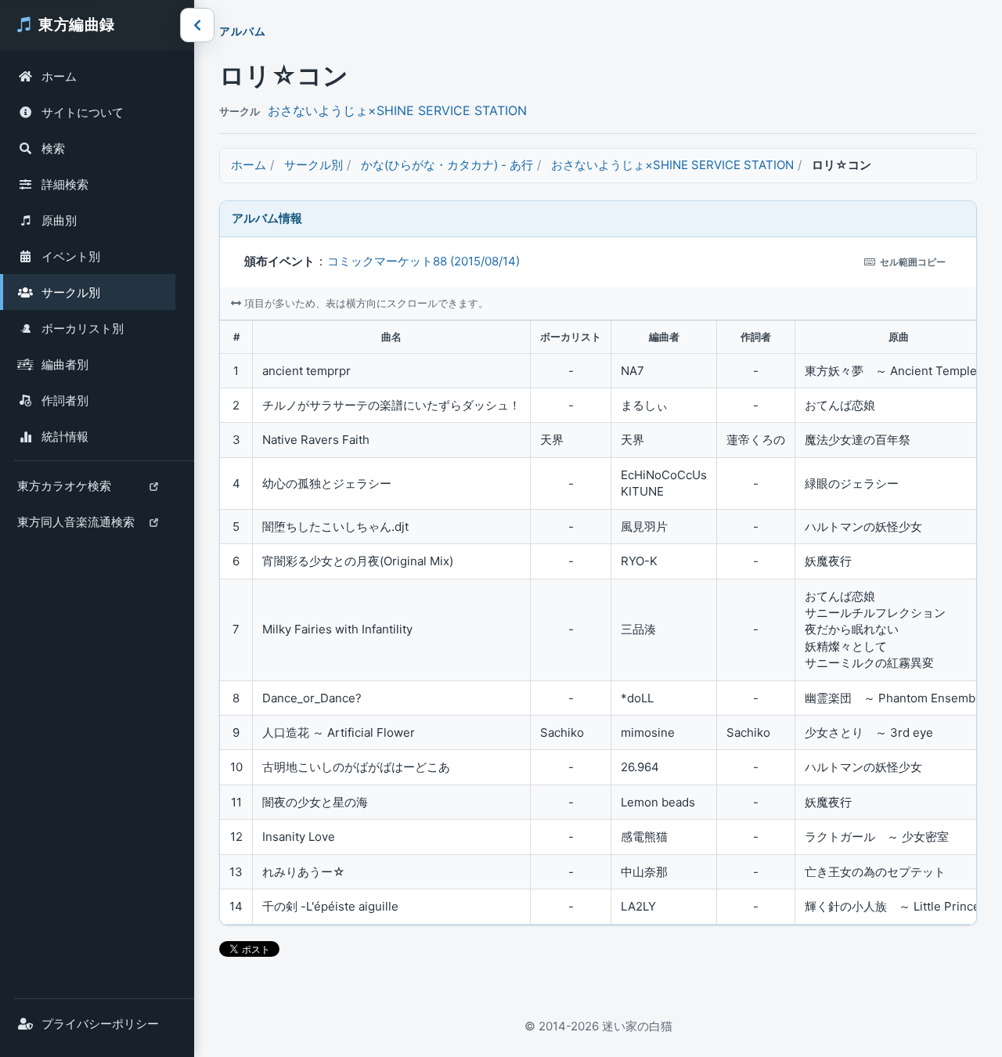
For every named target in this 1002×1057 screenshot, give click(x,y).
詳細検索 (64, 184)
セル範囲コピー (913, 262)
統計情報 (64, 436)
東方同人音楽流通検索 (75, 526)
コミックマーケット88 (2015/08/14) (423, 261)
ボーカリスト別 (82, 328)
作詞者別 (64, 400)
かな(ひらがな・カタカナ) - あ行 (447, 164)
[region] (598, 622)
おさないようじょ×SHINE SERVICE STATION (397, 110)
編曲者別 (64, 364)
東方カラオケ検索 (63, 490)
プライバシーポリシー (100, 1023)
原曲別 (59, 220)
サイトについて (82, 112)
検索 (53, 148)
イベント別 (70, 256)
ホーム (59, 76)
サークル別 (70, 292)
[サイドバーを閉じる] (197, 25)
